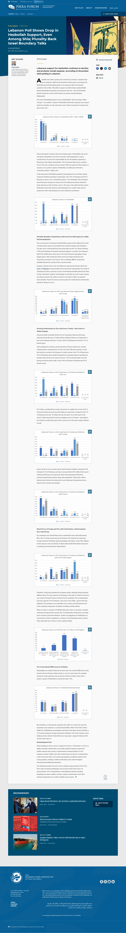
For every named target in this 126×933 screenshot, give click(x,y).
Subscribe (13, 906)
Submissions (101, 8)
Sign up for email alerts (101, 804)
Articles (79, 8)
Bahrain (23, 14)
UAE (38, 269)
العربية (26, 51)
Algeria (17, 14)
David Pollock (15, 48)
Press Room (14, 904)
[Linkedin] (105, 68)
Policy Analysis (13, 26)
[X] (101, 68)
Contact (13, 902)
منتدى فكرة (114, 8)
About (89, 8)
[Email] (109, 68)
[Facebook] (97, 68)
